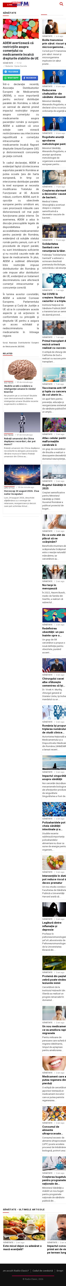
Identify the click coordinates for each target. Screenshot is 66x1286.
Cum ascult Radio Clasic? (15, 1270)
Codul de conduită (43, 1270)
